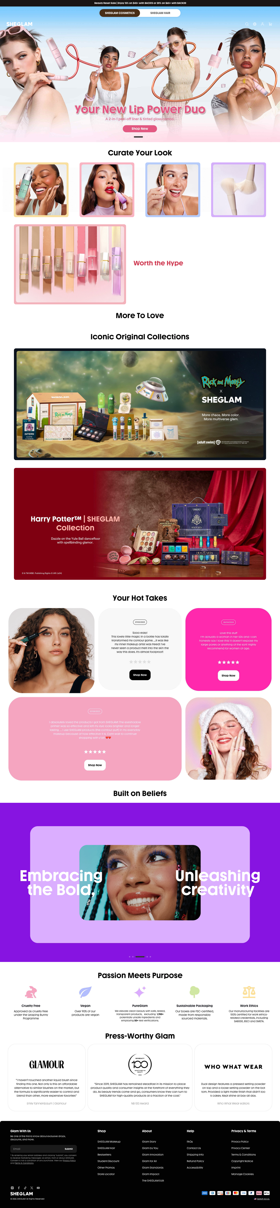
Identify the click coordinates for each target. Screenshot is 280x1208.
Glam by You (150, 1148)
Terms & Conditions (24, 1163)
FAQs (190, 1141)
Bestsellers (104, 1154)
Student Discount (108, 1161)
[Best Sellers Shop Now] (70, 264)
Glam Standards (152, 1167)
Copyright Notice (242, 1161)
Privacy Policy (69, 1160)
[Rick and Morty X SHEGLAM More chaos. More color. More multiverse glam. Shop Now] (140, 404)
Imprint (235, 1167)
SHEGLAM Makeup (109, 1141)
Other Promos (106, 1167)
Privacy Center (240, 1148)
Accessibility (195, 1167)
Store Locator (106, 1174)
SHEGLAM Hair (106, 1148)
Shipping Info (195, 1154)
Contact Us (194, 1148)
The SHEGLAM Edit (153, 1180)
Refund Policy (195, 1161)
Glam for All (149, 1161)
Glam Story (149, 1141)
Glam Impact (150, 1174)
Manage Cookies (242, 1174)
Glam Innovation (152, 1154)
